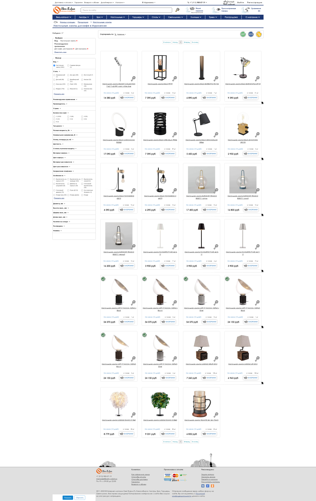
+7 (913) (197, 2)
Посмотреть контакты (210, 482)
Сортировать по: (107, 34)
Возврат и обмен (91, 2)
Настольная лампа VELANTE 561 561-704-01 (202, 420)
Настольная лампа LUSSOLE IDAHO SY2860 (160, 420)
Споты (155, 17)
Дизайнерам (106, 2)
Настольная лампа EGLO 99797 (160, 84)
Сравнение (256, 8)
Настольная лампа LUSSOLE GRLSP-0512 (201, 364)
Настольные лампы (102, 22)
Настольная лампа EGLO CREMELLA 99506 (160, 140)
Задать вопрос (207, 474)
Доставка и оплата (63, 2)
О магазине (251, 17)
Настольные (116, 17)
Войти (240, 2)
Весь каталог (62, 17)
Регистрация (254, 2)
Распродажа (231, 17)
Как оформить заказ (140, 474)
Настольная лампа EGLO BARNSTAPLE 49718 (242, 84)
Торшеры (137, 17)
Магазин (119, 2)
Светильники (174, 17)
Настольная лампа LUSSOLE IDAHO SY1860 (119, 420)
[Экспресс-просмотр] (133, 78)
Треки (212, 17)
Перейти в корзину (209, 479)
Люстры (83, 17)
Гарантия (78, 2)
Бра (98, 17)
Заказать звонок (208, 477)
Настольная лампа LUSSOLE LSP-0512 (242, 364)
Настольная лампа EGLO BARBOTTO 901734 (201, 84)
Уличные (195, 17)
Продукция (83, 22)
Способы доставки (139, 479)
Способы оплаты (138, 477)
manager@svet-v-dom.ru (106, 479)
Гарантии (135, 482)
